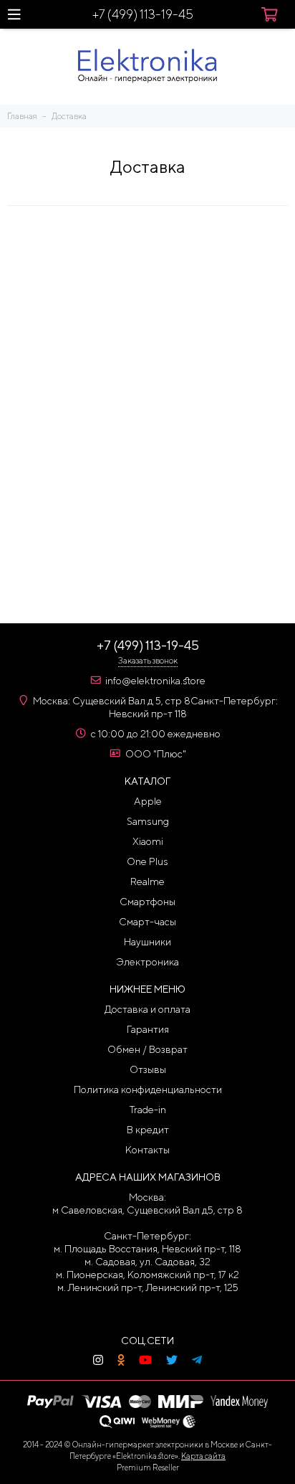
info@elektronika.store (155, 680)
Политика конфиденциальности (148, 1089)
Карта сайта (203, 1455)
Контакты (147, 1149)
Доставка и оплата (147, 1009)
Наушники (147, 941)
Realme (147, 881)
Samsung (148, 821)
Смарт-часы (147, 921)
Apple (148, 801)
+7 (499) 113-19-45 (142, 14)
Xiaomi (147, 841)
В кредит (148, 1129)
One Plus (147, 861)
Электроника (147, 962)
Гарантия (148, 1029)
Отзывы (148, 1069)
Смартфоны (147, 901)
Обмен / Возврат (147, 1049)
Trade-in (148, 1109)
